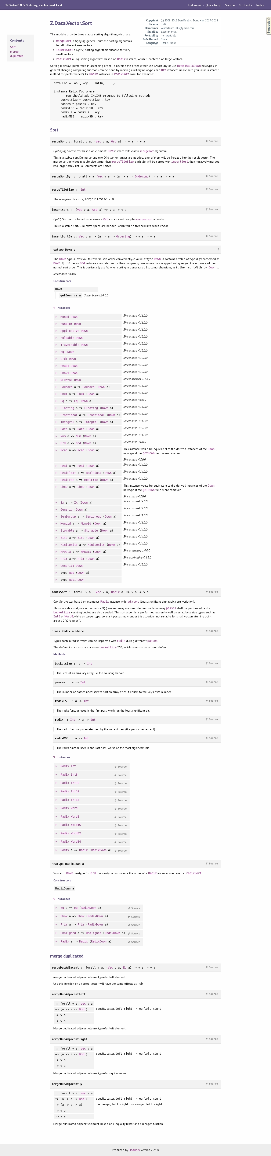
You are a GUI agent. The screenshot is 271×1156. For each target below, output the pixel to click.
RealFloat (68, 473)
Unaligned (68, 933)
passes (171, 608)
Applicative (70, 330)
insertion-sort (144, 219)
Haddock (134, 1150)
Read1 (65, 365)
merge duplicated (17, 54)
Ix (62, 502)
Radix (121, 59)
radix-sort (133, 601)
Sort (12, 47)
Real (64, 466)
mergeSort (63, 41)
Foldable (67, 337)
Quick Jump (213, 5)
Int (83, 189)
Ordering (141, 176)
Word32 (76, 833)
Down (180, 65)
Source (230, 5)
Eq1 (63, 351)
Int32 (75, 791)
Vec (98, 141)
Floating (67, 408)
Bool (82, 1009)
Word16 (76, 825)
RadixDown (192, 65)
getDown (149, 453)
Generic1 (67, 565)
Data (64, 429)
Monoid (66, 523)
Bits (64, 537)
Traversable (70, 344)
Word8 (69, 616)
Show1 (65, 373)
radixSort (63, 59)
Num (63, 436)
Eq (62, 401)
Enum (64, 394)
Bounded (66, 387)
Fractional (69, 415)
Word (74, 808)
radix (121, 640)
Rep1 (72, 579)
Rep (71, 572)
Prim (64, 558)
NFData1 (66, 380)
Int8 (56, 616)
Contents (245, 5)
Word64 (76, 841)
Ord (163, 70)
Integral (67, 422)
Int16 (75, 783)
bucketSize (61, 612)
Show (64, 487)
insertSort (64, 50)
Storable (67, 530)
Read (64, 450)
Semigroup (68, 516)
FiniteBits (69, 544)
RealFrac (67, 480)
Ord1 (64, 358)
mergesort (146, 151)
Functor (66, 323)
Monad (65, 316)
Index (260, 5)
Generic (66, 509)
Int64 (75, 799)
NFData (66, 551)
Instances (195, 5)
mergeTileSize (123, 161)
